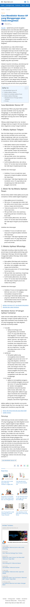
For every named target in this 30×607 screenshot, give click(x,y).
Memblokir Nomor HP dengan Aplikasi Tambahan (13, 98)
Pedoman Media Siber (11, 600)
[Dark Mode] (25, 2)
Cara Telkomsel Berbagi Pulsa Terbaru (12, 553)
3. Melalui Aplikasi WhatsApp (10, 96)
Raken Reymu (7, 23)
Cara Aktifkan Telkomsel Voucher (11, 567)
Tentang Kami (11, 599)
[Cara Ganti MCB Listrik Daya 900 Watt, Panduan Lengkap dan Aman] (7, 476)
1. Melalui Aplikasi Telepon (9, 92)
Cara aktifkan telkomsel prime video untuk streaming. (13, 548)
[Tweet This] (18, 466)
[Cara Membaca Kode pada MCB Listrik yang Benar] (22, 506)
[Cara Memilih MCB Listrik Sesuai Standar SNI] (22, 476)
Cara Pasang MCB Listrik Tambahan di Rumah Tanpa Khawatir (7, 513)
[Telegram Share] (24, 466)
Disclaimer (24, 599)
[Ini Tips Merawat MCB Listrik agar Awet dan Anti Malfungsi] (22, 491)
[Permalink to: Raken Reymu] (2, 24)
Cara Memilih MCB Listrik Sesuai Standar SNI (21, 483)
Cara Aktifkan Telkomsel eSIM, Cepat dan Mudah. (13, 572)
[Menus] (2, 1)
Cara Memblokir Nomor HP (10, 90)
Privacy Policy (21, 600)
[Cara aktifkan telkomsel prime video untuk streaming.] (15, 537)
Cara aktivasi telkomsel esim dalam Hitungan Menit (14, 584)
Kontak (4, 599)
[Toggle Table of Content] (25, 88)
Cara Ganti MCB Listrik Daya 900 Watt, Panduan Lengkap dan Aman (7, 483)
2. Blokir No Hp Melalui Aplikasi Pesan (12, 94)
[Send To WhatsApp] (27, 466)
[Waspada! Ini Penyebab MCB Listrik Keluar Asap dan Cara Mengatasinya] (7, 491)
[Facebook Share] (15, 466)
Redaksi (18, 599)
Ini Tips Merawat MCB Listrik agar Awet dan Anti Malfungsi (22, 498)
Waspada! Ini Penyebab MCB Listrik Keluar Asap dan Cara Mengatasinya (7, 498)
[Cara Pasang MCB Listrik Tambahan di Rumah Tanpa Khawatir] (7, 506)
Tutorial (3, 13)
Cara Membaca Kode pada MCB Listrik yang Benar (22, 513)
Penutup (7, 101)
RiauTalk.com (8, 2)
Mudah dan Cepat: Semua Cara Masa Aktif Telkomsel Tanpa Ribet (13, 558)
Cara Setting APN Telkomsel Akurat (11, 563)
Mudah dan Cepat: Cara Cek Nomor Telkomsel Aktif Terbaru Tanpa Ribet (14, 578)
